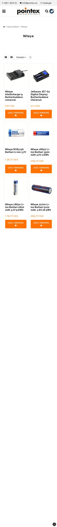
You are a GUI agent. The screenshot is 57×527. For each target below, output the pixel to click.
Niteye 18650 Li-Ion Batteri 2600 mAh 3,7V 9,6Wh (14, 207)
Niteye (24, 26)
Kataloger (47, 3)
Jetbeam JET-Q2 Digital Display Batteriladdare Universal (40, 95)
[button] (52, 11)
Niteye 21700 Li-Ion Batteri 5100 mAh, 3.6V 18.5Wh (41, 207)
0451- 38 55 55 (10, 3)
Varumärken (13, 26)
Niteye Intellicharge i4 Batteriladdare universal (14, 95)
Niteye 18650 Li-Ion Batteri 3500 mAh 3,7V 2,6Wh (40, 152)
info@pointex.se (29, 3)
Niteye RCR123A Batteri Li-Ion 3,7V (15, 150)
